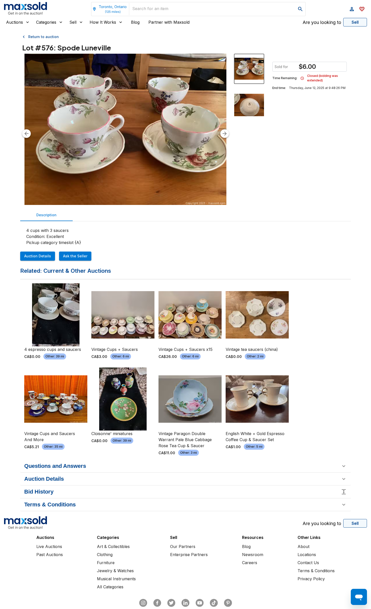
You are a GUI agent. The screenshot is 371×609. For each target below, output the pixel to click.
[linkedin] (185, 603)
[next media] (224, 133)
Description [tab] (46, 215)
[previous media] (26, 133)
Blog (135, 22)
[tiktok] (214, 603)
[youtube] (200, 603)
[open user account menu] (352, 9)
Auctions (14, 22)
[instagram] (143, 603)
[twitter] (171, 603)
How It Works (103, 22)
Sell (72, 22)
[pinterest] (228, 603)
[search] (300, 9)
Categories (46, 22)
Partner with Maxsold (169, 22)
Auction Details (37, 256)
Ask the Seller (75, 256)
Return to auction (43, 37)
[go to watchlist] (362, 9)
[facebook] (157, 603)
